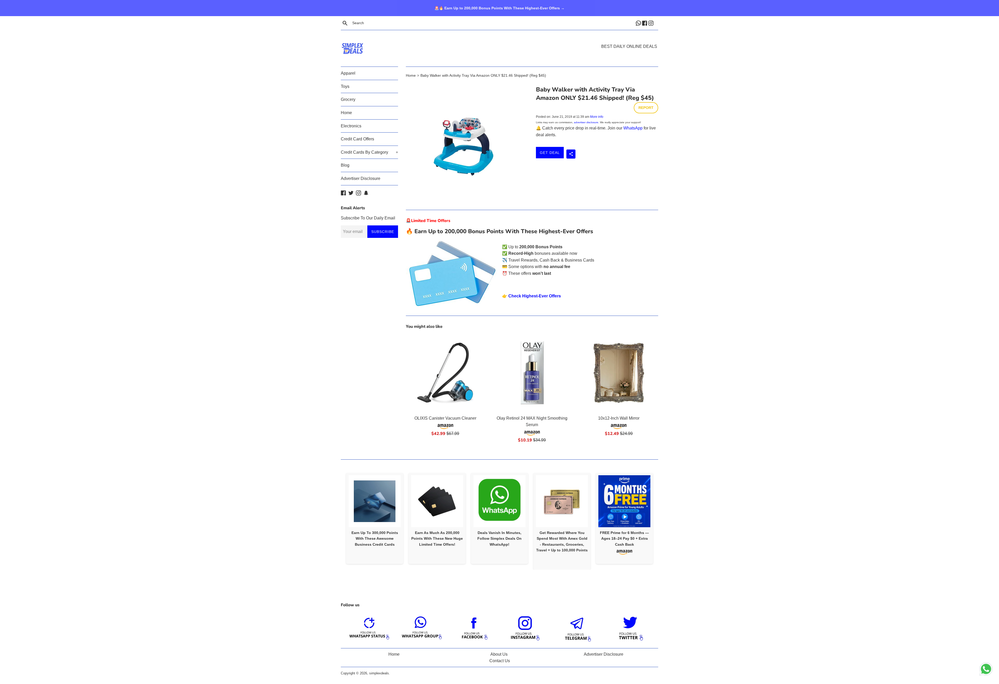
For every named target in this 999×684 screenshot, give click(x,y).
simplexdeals (379, 673)
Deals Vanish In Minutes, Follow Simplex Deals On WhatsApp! (499, 538)
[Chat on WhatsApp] (986, 670)
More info (596, 117)
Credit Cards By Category (369, 152)
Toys (345, 86)
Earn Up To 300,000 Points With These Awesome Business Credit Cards (374, 538)
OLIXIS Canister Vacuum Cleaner (445, 418)
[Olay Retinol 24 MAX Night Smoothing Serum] (531, 373)
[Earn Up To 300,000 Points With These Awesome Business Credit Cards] (375, 501)
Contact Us (499, 661)
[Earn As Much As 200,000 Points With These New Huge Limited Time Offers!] (437, 501)
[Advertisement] (499, 40)
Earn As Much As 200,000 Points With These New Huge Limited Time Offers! (437, 538)
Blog (345, 165)
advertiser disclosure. (586, 122)
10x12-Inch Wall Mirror (618, 418)
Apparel (348, 73)
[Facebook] (645, 23)
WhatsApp (633, 128)
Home (346, 112)
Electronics (351, 126)
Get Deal (550, 153)
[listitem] (374, 518)
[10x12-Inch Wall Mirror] (618, 373)
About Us (499, 654)
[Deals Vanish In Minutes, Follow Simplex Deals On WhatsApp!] (499, 501)
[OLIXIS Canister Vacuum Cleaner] (445, 373)
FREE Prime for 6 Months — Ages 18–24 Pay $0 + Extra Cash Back (624, 538)
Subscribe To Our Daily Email (368, 218)
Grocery (348, 99)
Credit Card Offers (357, 139)
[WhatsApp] (639, 23)
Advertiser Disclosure (360, 178)
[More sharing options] (570, 154)
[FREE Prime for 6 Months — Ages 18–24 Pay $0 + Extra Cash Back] (624, 501)
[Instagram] (651, 23)
